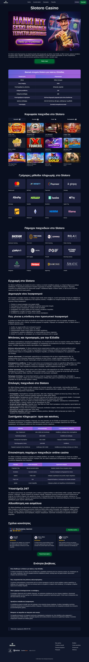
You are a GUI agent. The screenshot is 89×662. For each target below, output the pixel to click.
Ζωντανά (34, 119)
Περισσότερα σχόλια (44, 553)
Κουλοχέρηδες (71, 119)
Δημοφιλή (16, 119)
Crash (52, 119)
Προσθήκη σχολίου (72, 529)
